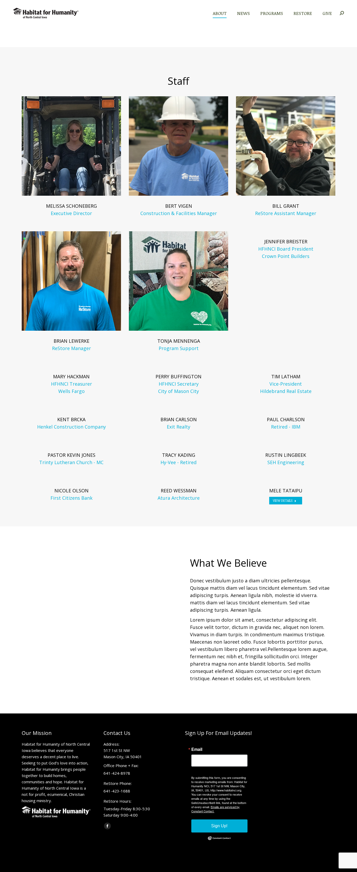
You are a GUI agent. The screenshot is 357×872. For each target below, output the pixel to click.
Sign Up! (219, 826)
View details (282, 500)
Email (196, 749)
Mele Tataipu (285, 490)
